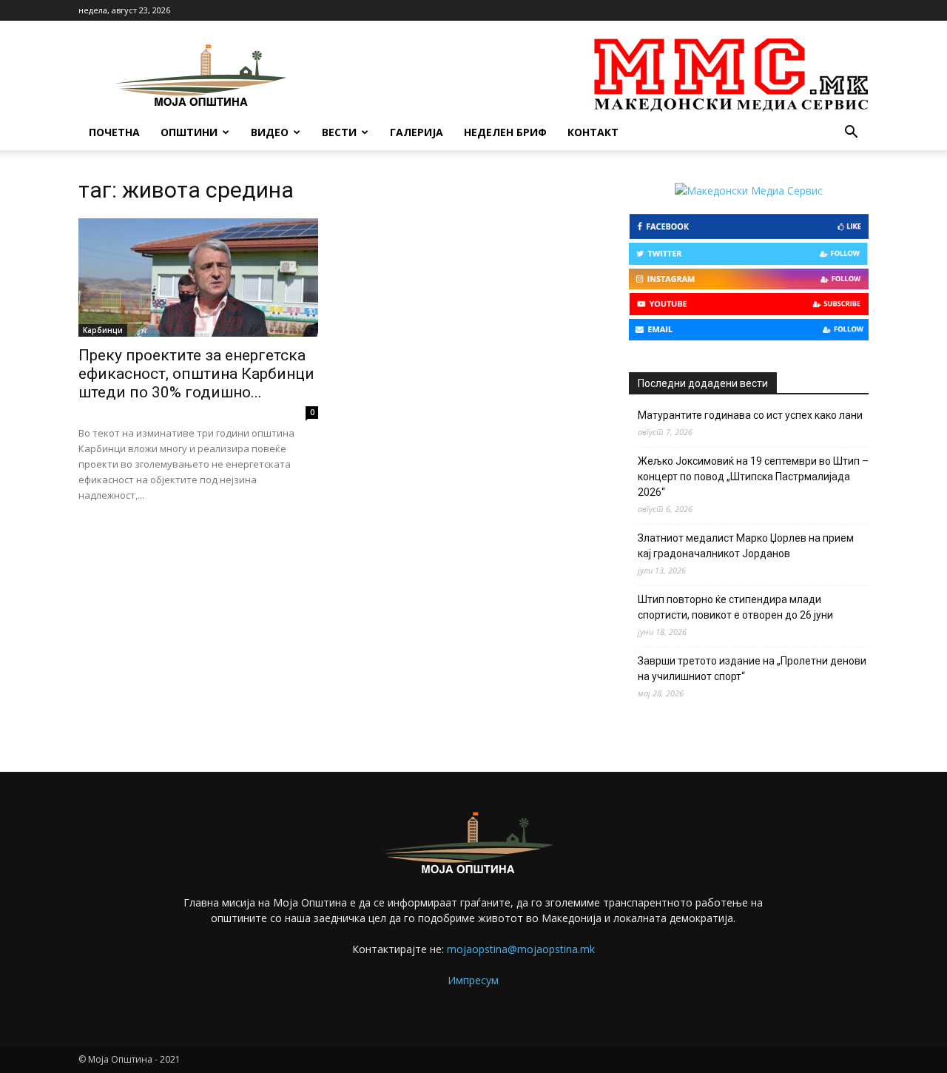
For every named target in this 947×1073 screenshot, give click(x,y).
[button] (851, 134)
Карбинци (103, 330)
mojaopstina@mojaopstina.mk (521, 949)
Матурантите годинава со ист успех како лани (750, 415)
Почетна (114, 132)
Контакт (593, 132)
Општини (189, 132)
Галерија (416, 132)
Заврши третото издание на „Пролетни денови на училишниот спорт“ (752, 668)
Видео (270, 132)
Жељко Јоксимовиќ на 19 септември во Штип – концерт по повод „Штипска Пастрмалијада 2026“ (753, 476)
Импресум (473, 980)
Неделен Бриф (505, 132)
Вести (339, 132)
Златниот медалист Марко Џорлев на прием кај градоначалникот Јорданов (746, 545)
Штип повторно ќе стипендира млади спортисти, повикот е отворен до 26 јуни (735, 607)
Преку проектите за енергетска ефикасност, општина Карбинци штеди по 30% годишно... (196, 373)
